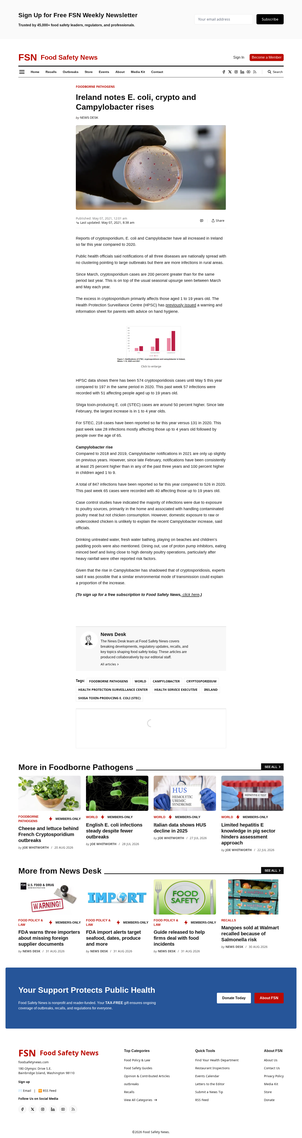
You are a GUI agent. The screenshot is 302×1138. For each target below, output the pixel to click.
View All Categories (138, 1100)
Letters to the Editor (210, 1084)
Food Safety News (156, 1132)
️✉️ (24, 1090)
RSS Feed (202, 1100)
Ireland (211, 689)
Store (268, 1092)
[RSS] (255, 72)
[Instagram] (236, 72)
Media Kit (271, 1084)
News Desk (89, 117)
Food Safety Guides (138, 1068)
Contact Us (272, 1068)
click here (190, 594)
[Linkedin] (242, 72)
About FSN (269, 998)
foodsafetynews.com (33, 1062)
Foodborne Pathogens (95, 86)
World (140, 681)
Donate (269, 1100)
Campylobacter (166, 681)
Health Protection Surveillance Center (113, 689)
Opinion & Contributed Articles (147, 1076)
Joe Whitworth (36, 847)
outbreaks (131, 1084)
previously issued (181, 305)
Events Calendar (207, 1076)
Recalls (228, 920)
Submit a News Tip (209, 1092)
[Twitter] (230, 72)
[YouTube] (248, 72)
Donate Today (234, 998)
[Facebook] (224, 72)
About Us (270, 1060)
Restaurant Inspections (212, 1068)
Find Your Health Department (217, 1060)
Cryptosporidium (201, 681)
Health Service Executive (175, 689)
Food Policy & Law (137, 1060)
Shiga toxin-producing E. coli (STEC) (109, 698)
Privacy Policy (274, 1076)
